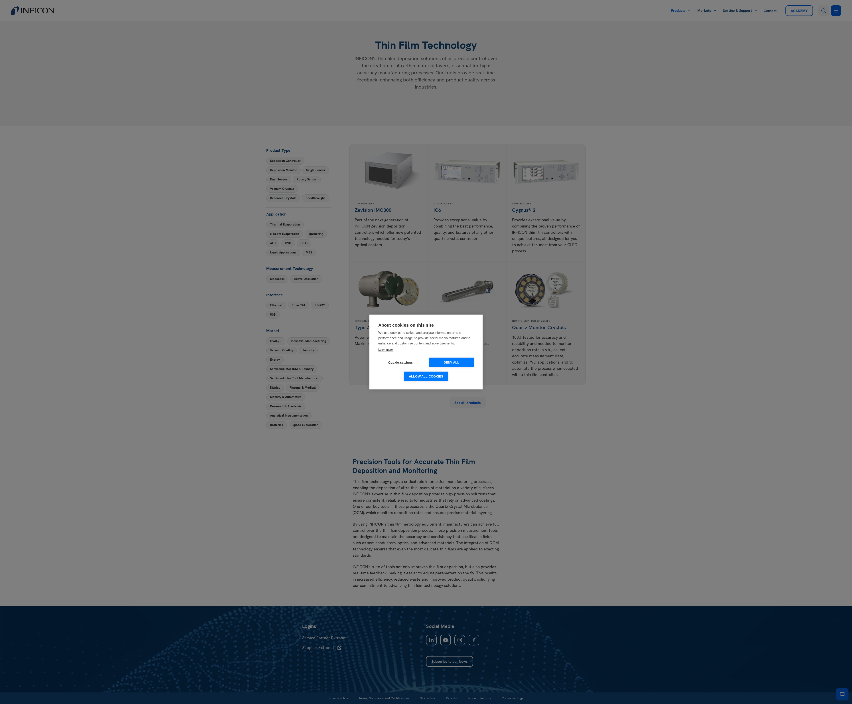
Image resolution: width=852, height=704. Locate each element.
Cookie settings (400, 362)
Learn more (385, 349)
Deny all (452, 362)
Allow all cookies (426, 376)
